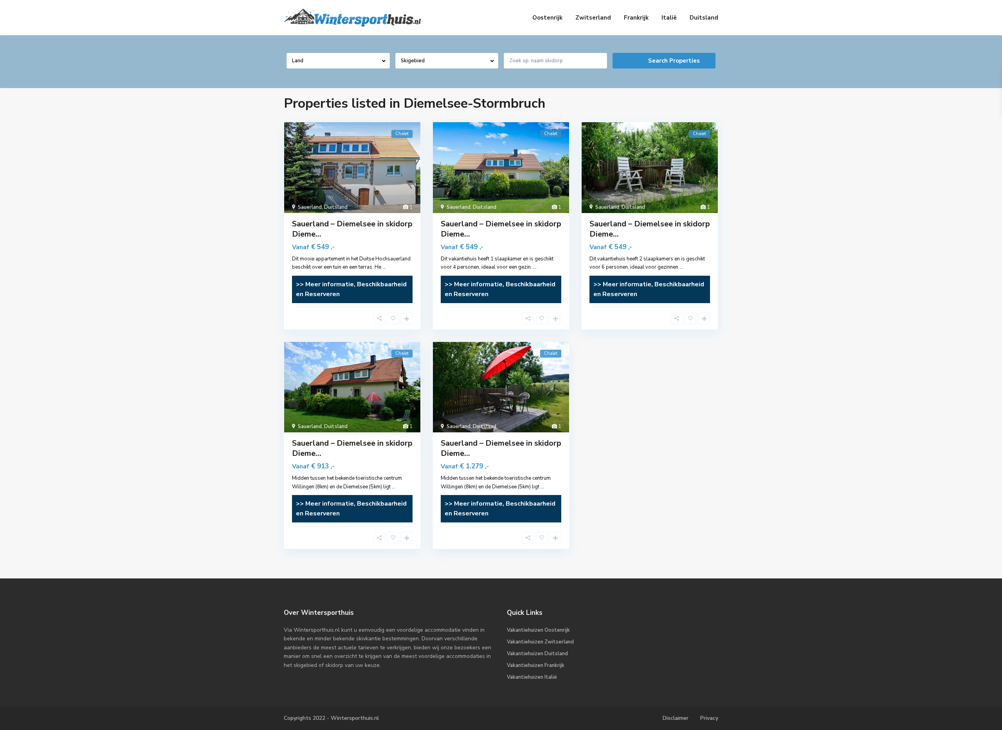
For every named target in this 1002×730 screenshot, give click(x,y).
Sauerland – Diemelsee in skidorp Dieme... (352, 229)
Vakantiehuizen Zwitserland (540, 641)
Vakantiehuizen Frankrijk (535, 665)
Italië (669, 18)
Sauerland (310, 207)
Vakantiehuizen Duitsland (537, 653)
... (384, 267)
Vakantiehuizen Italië (532, 677)
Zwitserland (593, 18)
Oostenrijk (547, 18)
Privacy (709, 718)
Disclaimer (675, 718)
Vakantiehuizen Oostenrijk (538, 630)
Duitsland (704, 18)
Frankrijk (636, 18)
